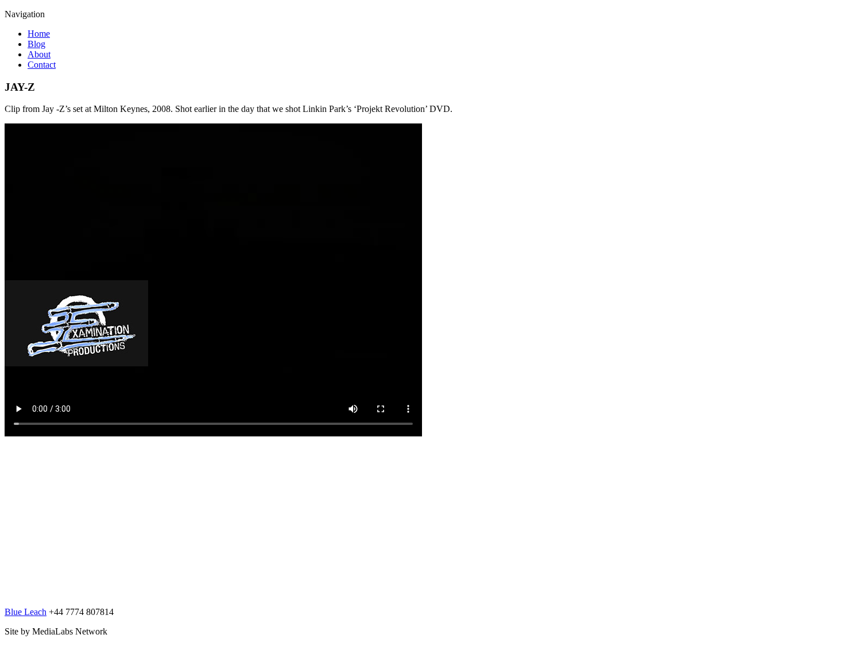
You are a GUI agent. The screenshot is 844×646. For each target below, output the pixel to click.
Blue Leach (26, 612)
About (39, 54)
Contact (42, 64)
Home (39, 33)
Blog (36, 44)
